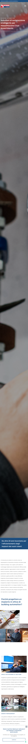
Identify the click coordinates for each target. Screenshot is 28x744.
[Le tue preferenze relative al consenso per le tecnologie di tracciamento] (25, 741)
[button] (26, 726)
